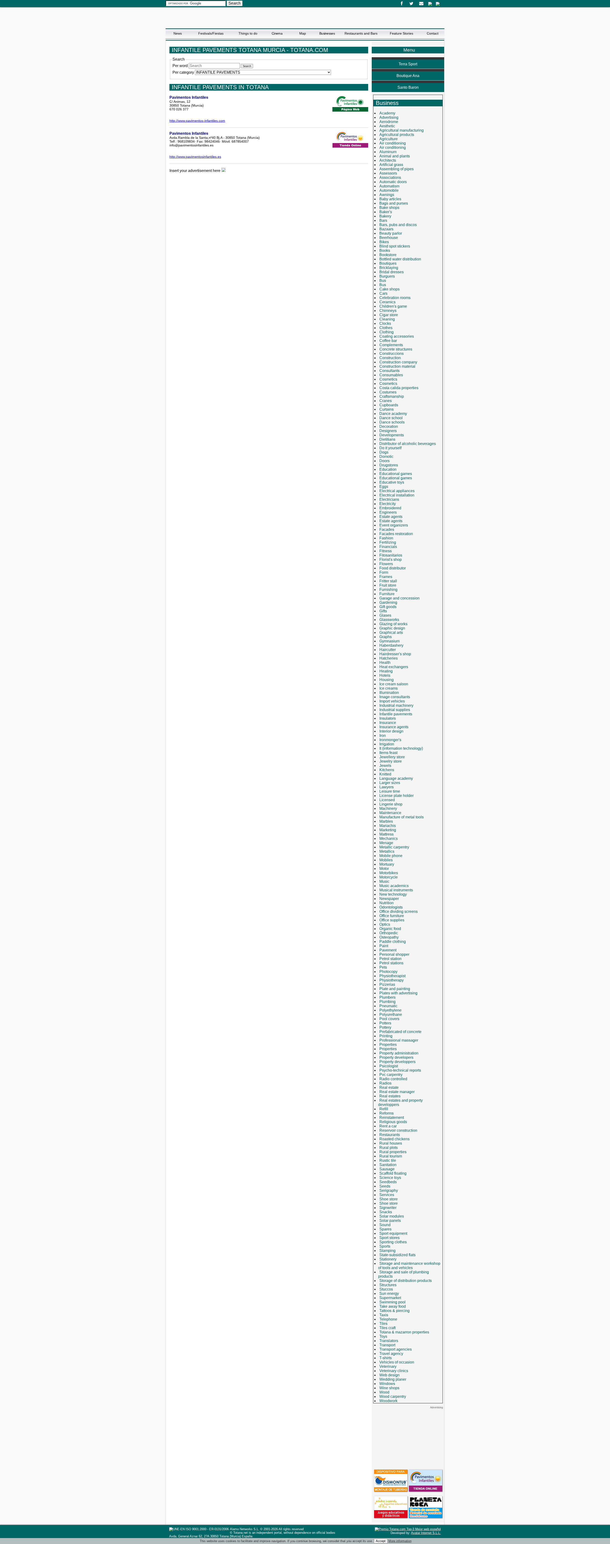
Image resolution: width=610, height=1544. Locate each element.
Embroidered (390, 508)
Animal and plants (394, 156)
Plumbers (387, 997)
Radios (385, 1083)
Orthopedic (388, 933)
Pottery (385, 1027)
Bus (382, 281)
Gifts (383, 611)
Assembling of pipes (396, 169)
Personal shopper (394, 954)
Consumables (391, 375)
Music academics (394, 886)
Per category (183, 72)
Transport (387, 1345)
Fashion (386, 538)
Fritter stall (388, 581)
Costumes (387, 392)
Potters (385, 1023)
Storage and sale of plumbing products (403, 1274)
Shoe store (388, 1199)
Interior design (391, 731)
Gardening (388, 602)
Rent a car (388, 1126)
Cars (383, 293)
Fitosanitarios (390, 555)
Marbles (386, 821)
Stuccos (386, 1289)
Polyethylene (390, 1010)
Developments (391, 435)
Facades (386, 529)
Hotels (384, 675)
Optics (384, 924)
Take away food (392, 1306)
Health (385, 663)
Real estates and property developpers (400, 1102)
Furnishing (388, 590)
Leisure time (389, 791)
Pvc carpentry (390, 1075)
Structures (387, 1285)
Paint (383, 946)
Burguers (387, 276)
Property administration (398, 1053)
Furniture (387, 594)
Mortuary (386, 864)
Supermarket (390, 1298)
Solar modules (391, 1216)
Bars (383, 220)
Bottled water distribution (400, 259)
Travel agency (391, 1354)
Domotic (386, 456)
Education (387, 469)
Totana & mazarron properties (404, 1332)
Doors (384, 461)
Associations (390, 178)
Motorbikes (388, 873)
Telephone (388, 1319)
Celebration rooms (395, 298)
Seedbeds (388, 1182)
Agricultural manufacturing (401, 130)
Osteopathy (389, 937)
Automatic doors (393, 182)
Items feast (388, 753)
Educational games (395, 474)
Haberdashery (391, 645)
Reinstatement (391, 1117)
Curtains (386, 409)
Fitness (385, 551)
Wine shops (389, 1388)
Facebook (402, 3)
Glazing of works (393, 624)
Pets (383, 967)
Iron (382, 735)
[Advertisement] (408, 1439)
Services (386, 1195)
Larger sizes (389, 783)
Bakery (385, 216)
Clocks (385, 323)
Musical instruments (396, 890)
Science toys (390, 1178)
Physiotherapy (391, 980)
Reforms (386, 1113)
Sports (384, 1246)
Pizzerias (387, 984)
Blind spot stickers (394, 246)
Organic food (390, 929)
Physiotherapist (392, 976)
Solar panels (390, 1221)
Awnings (386, 195)
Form (383, 572)
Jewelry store (390, 761)
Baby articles (390, 199)
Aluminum (387, 152)
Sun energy (389, 1293)
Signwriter (387, 1208)
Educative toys (391, 482)
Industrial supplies (394, 710)
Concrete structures (395, 349)
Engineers (388, 512)
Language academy (396, 778)
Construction (390, 358)
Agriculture (388, 139)
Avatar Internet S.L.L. (426, 1533)
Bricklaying (388, 268)
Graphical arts (391, 632)
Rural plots (388, 1148)
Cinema (277, 33)
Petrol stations (391, 963)
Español (430, 3)
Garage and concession (399, 598)
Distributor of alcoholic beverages (407, 444)
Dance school (391, 418)
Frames (385, 577)
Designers (388, 431)
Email (421, 3)
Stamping (387, 1251)
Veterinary (387, 1366)
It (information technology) (401, 748)
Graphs (385, 637)
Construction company (398, 362)
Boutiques (387, 263)
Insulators (387, 718)
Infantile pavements (395, 714)
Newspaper (389, 899)
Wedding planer (392, 1379)
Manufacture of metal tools (401, 817)
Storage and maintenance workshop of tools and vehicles (409, 1265)
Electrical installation (396, 495)
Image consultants (394, 697)
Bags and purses (393, 203)
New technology (393, 894)
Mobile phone (390, 856)
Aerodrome (388, 122)
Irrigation (386, 744)
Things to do (248, 33)
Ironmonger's (390, 740)
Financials (388, 547)
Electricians (389, 499)
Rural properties (393, 1152)
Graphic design (392, 628)
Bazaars (386, 229)
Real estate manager (397, 1092)
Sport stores (389, 1238)
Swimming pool (392, 1302)
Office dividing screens (398, 911)
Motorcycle (388, 877)
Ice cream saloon (393, 684)
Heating (386, 671)
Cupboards (388, 405)
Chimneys (387, 311)
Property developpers (397, 1062)
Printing (385, 1036)
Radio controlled (393, 1079)
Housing (386, 680)
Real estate (389, 1087)
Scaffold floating (393, 1173)
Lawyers (386, 787)
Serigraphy (388, 1190)
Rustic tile (387, 1160)
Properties (388, 1045)
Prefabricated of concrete (400, 1032)
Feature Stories (401, 33)
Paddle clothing (392, 942)
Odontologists (391, 907)
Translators (388, 1341)
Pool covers (389, 1019)
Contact (432, 33)
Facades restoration (396, 534)
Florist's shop (390, 560)
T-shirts (385, 1358)
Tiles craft (387, 1328)
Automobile (389, 190)
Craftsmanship (391, 396)
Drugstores (388, 465)
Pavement (387, 950)
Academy (387, 113)
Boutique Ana (407, 76)
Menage (386, 843)
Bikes (384, 242)
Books (384, 250)
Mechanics (388, 839)
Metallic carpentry (394, 847)
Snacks (385, 1212)
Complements (391, 345)
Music (384, 881)
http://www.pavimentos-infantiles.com (197, 121)
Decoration (388, 426)
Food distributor (392, 568)
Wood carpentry (392, 1396)
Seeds (384, 1186)
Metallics (386, 851)
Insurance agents (393, 727)
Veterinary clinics (393, 1371)
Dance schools (392, 422)
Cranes (385, 401)
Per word (180, 66)
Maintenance (390, 813)
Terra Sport (408, 64)
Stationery (387, 1259)
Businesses (327, 33)
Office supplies (391, 920)
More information (400, 1541)
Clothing (386, 332)
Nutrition (386, 903)
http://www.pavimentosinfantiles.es (195, 157)
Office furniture (391, 916)
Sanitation (387, 1165)
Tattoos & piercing (394, 1311)
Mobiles (386, 860)
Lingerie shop (390, 804)
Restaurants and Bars (361, 33)
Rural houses (390, 1143)
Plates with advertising (398, 993)
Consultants (389, 371)
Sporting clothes (393, 1242)
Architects (387, 160)
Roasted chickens (394, 1139)
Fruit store (387, 585)
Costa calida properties (398, 388)
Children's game (393, 306)
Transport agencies (395, 1349)
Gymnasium (389, 641)
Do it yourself (390, 448)
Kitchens (386, 770)
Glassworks (389, 620)
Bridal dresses (391, 272)
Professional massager (398, 1040)
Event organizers (393, 525)
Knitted (385, 774)
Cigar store (388, 315)
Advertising (388, 117)
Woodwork (388, 1401)
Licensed (387, 800)
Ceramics (387, 302)
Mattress (386, 834)
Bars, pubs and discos (398, 225)
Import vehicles (392, 701)
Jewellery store (392, 757)
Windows (387, 1384)
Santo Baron (408, 87)
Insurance (387, 723)
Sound (385, 1225)
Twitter (411, 3)
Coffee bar (388, 341)
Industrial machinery (396, 705)
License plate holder (396, 796)
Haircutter (387, 650)
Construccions (391, 353)
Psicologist (388, 1066)
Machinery (388, 808)
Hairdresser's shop (395, 654)
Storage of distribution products (405, 1281)
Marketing (387, 830)
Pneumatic (388, 1006)
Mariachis (387, 826)
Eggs (383, 487)
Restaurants (389, 1135)
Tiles (383, 1324)
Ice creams (388, 688)
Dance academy (393, 414)
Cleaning (387, 319)
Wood (384, 1392)
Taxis (383, 1315)
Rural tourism (390, 1156)
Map (302, 33)
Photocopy (388, 972)
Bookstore (387, 255)
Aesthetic (387, 126)
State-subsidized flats (397, 1255)
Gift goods (387, 607)
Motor (384, 869)
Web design (389, 1375)
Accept (381, 1541)
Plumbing (387, 1002)
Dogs (383, 452)
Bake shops (389, 208)
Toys (383, 1336)
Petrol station (390, 959)
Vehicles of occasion (396, 1362)
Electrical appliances (397, 491)
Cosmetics (388, 379)
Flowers (386, 564)
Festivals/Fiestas (211, 33)
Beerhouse (388, 238)
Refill (383, 1109)
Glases (385, 615)
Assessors (388, 173)
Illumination (389, 693)
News (177, 33)
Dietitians (387, 439)
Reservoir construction (398, 1130)
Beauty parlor (390, 233)
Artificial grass (391, 165)
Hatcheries (388, 658)
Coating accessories (396, 336)
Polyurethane (390, 1014)
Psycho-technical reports (400, 1070)
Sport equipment (393, 1233)
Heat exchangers (393, 667)
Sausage (387, 1169)
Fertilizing (387, 542)
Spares (385, 1229)
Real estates (390, 1096)
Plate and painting (394, 989)
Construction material (397, 366)
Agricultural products (396, 135)
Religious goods (393, 1122)
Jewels (385, 766)
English (438, 3)
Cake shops (389, 289)
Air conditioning (392, 143)
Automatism (389, 186)
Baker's (385, 212)
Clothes (385, 328)
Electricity (387, 504)
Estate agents (390, 517)
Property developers (396, 1057)
